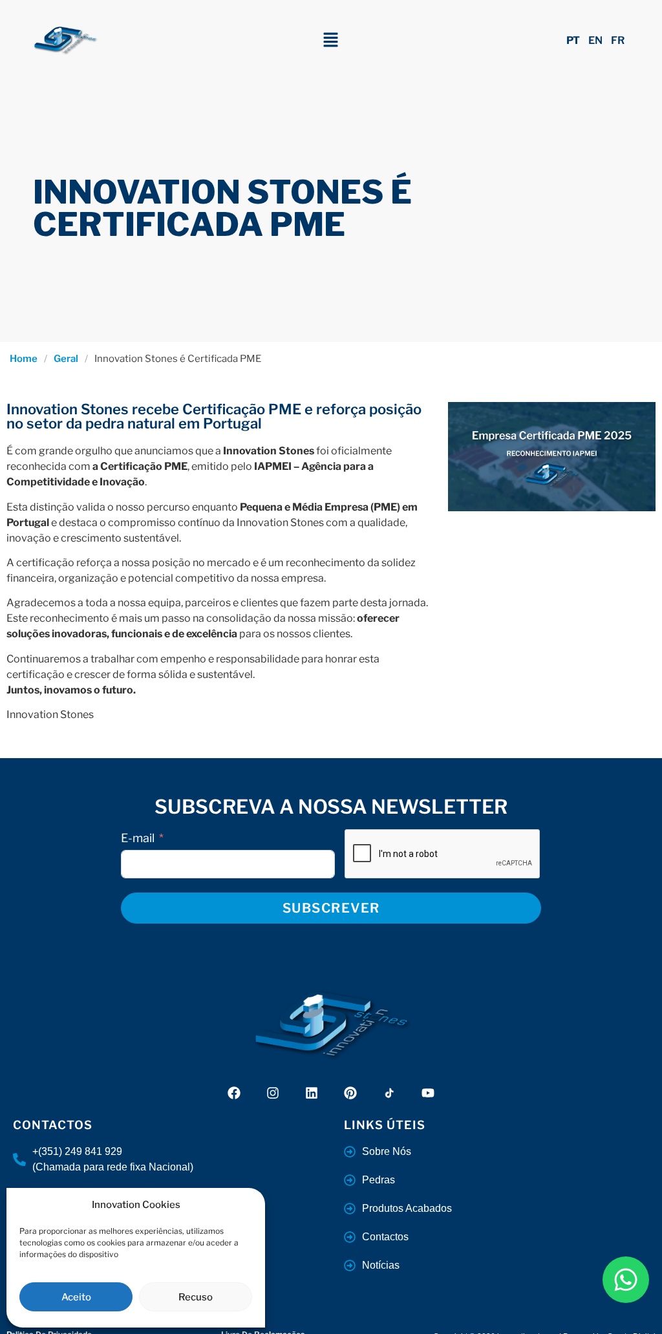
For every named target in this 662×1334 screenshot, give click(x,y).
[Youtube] (428, 1093)
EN (595, 40)
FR (618, 40)
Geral (66, 359)
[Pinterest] (350, 1093)
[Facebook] (234, 1093)
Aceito (76, 1297)
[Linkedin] (312, 1093)
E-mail (138, 838)
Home (23, 359)
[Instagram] (273, 1093)
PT (573, 40)
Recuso (195, 1297)
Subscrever (331, 908)
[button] (331, 40)
